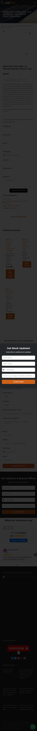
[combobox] (4, 370)
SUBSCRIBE (18, 382)
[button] (34, 346)
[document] (18, 365)
